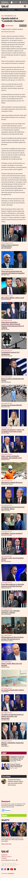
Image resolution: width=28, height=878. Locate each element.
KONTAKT (4, 855)
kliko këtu (19, 805)
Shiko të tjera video (6, 844)
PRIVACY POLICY (6, 856)
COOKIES (4, 858)
